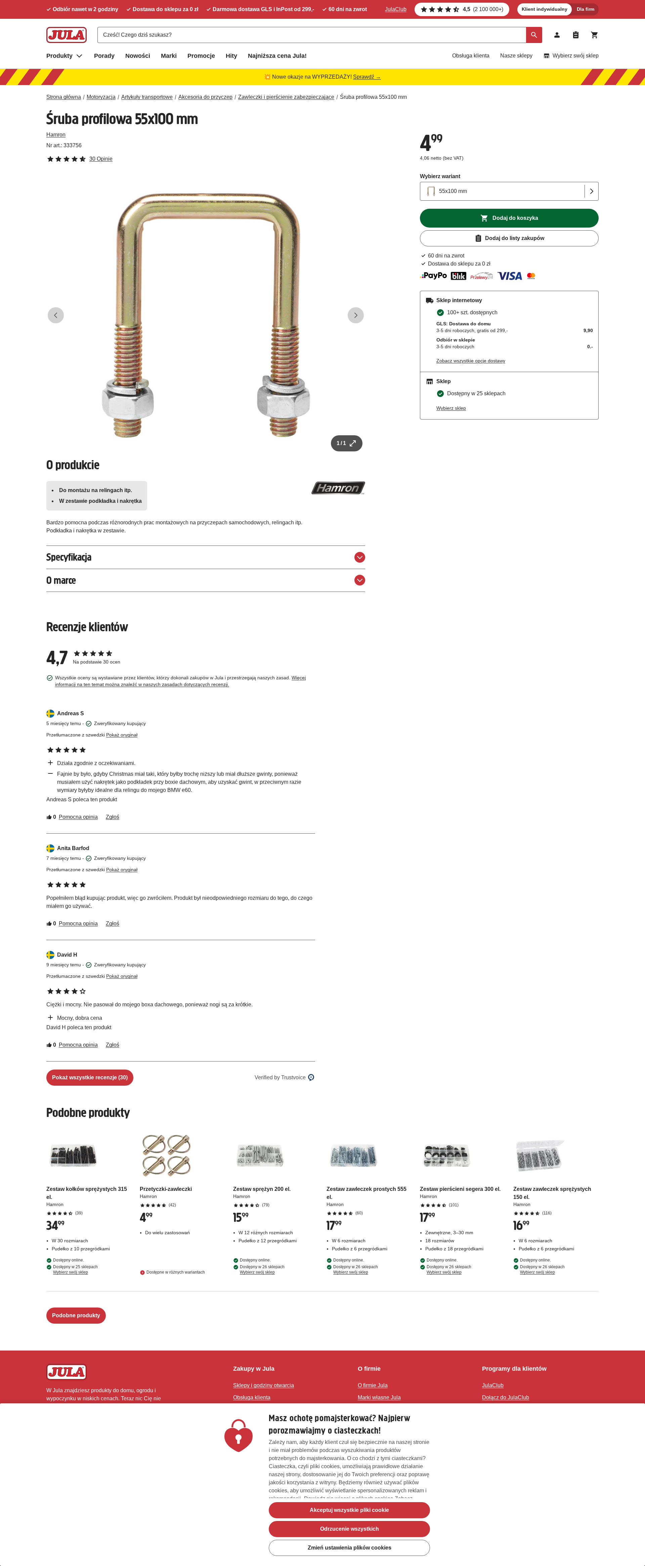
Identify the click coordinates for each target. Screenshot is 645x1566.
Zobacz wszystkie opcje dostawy (470, 360)
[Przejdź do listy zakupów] (576, 35)
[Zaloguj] (557, 35)
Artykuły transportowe (147, 97)
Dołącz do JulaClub (505, 1397)
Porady (104, 55)
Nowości (137, 55)
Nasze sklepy (516, 55)
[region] (322, 1484)
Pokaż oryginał (121, 734)
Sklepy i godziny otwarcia (263, 1385)
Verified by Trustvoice (280, 1077)
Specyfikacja (68, 557)
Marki (169, 55)
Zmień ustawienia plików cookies (349, 1548)
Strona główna (63, 97)
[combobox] (319, 35)
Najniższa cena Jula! (277, 55)
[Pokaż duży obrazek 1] (206, 315)
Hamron (56, 134)
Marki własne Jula (379, 1397)
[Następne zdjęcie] (356, 315)
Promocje (201, 55)
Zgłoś (112, 817)
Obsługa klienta (470, 55)
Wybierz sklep (451, 408)
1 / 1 (341, 443)
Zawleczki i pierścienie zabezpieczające (286, 97)
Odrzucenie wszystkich (349, 1529)
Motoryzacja (101, 97)
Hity (231, 55)
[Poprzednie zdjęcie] (56, 315)
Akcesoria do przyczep (205, 97)
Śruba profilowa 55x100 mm (373, 97)
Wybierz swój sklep (576, 55)
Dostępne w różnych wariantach (175, 1272)
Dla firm (585, 9)
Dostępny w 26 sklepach (262, 1269)
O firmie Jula (373, 1385)
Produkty (59, 55)
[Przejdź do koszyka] (595, 35)
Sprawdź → (367, 77)
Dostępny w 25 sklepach (75, 1269)
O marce (61, 580)
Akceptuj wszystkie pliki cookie (349, 1510)
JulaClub (395, 9)
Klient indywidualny (544, 9)
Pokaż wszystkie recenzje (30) (90, 1077)
